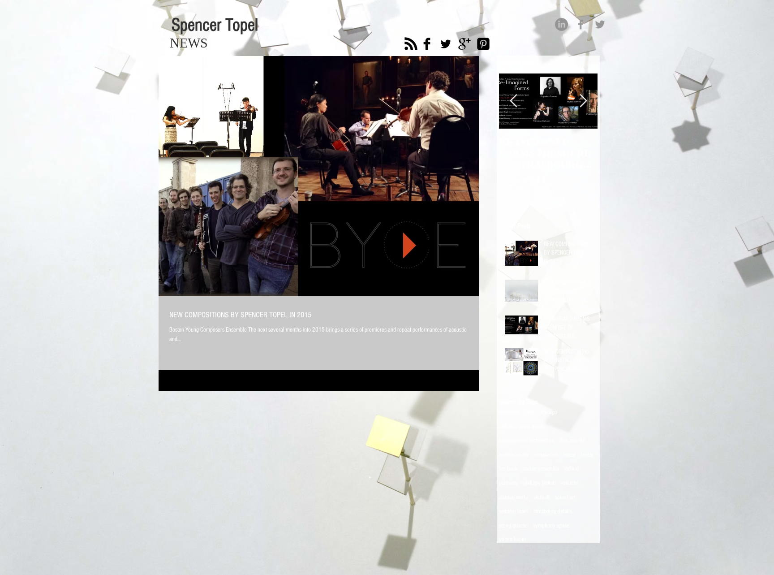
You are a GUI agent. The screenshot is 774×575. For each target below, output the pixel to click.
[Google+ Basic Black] (464, 44)
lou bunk (508, 468)
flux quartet (572, 440)
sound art (565, 497)
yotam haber (512, 539)
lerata (587, 454)
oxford (572, 468)
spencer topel (513, 511)
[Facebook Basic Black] (427, 44)
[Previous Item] (513, 101)
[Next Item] (583, 101)
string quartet (513, 525)
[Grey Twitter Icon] (599, 24)
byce (530, 412)
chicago (549, 412)
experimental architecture (527, 440)
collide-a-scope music (521, 426)
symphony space (551, 525)
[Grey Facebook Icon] (580, 24)
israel (569, 454)
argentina (509, 412)
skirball (541, 497)
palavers (508, 483)
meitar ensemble (541, 468)
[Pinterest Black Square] (483, 44)
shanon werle (513, 497)
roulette (569, 483)
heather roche (514, 454)
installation (546, 454)
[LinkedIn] (561, 24)
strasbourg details (552, 511)
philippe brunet (539, 483)
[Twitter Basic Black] (445, 44)
